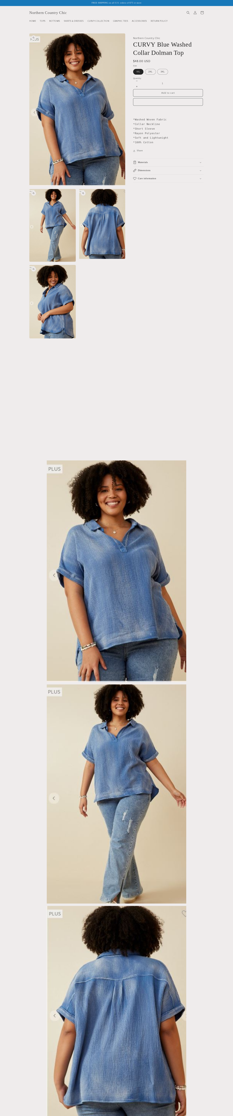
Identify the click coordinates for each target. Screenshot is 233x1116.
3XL (163, 72)
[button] (188, 12)
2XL (150, 72)
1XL (138, 72)
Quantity (137, 78)
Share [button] (140, 150)
